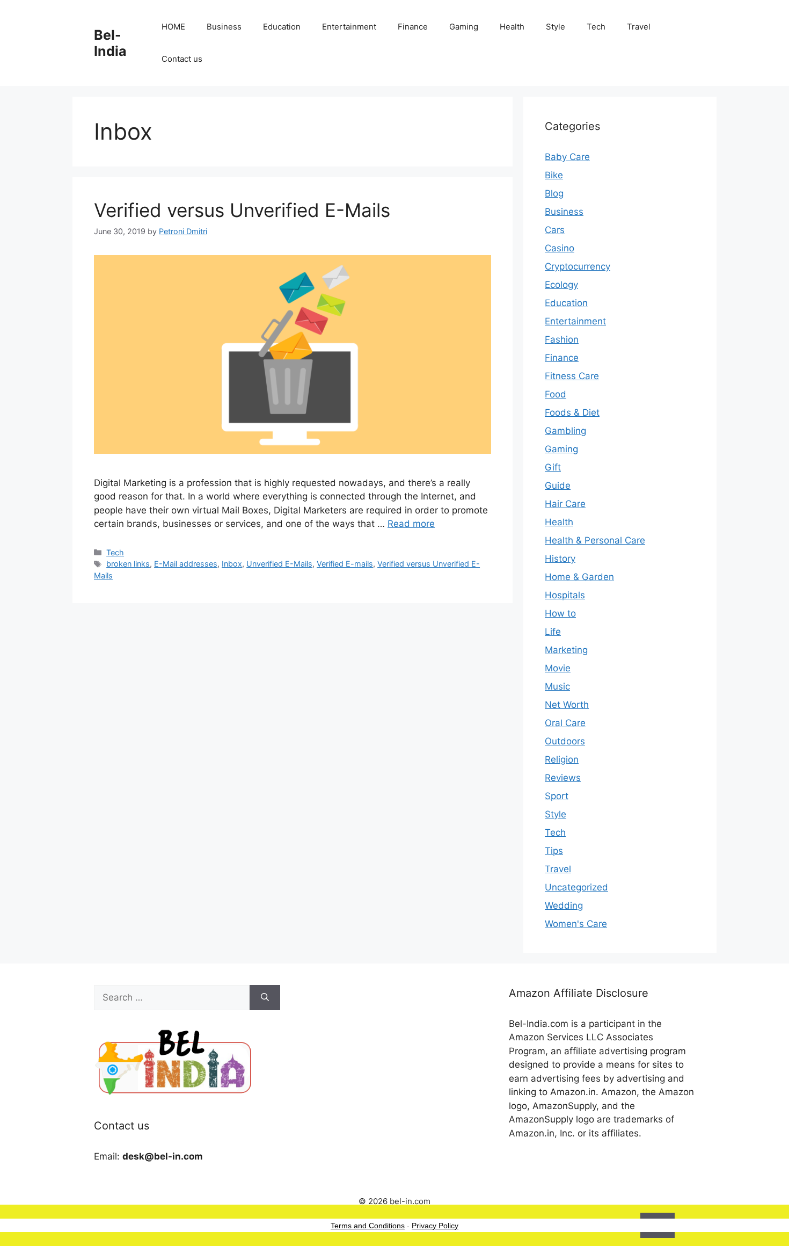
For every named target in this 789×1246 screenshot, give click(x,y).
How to (560, 613)
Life (553, 631)
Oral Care (565, 723)
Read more (411, 523)
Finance (413, 26)
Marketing (566, 649)
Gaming (463, 26)
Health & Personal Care (595, 540)
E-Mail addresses (185, 563)
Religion (562, 759)
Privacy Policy (435, 1225)
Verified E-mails (345, 563)
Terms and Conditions (368, 1225)
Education (282, 26)
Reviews (563, 777)
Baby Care (567, 156)
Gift (553, 467)
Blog (554, 193)
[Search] (265, 998)
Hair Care (565, 503)
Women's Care (576, 923)
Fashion (562, 339)
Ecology (561, 284)
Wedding (564, 905)
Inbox (232, 563)
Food (555, 394)
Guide (558, 485)
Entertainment (349, 26)
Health (512, 26)
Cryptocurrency (577, 266)
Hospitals (565, 595)
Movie (558, 668)
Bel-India (110, 43)
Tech (596, 26)
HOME (173, 26)
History (560, 558)
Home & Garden (579, 576)
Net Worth (567, 704)
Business (224, 26)
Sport (556, 796)
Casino (559, 248)
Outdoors (565, 741)
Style (555, 26)
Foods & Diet (572, 412)
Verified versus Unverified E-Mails (242, 210)
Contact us (182, 59)
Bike (554, 175)
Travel (639, 26)
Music (557, 686)
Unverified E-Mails (279, 563)
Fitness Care (572, 376)
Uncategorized (576, 887)
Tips (554, 850)
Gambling (565, 430)
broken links (128, 563)
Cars (555, 229)
